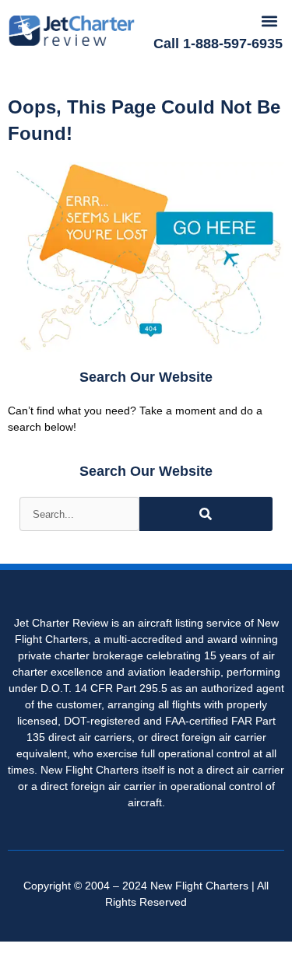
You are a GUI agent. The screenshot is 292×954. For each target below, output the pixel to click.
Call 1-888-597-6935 (218, 43)
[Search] (206, 514)
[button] (270, 20)
